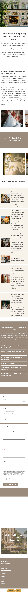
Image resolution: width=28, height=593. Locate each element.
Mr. (4, 431)
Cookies (3, 583)
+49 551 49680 (4, 568)
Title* (5, 429)
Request (11, 590)
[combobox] (14, 419)
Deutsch (3, 573)
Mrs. (8, 431)
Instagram (14, 546)
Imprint (2, 579)
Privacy (2, 581)
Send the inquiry (10, 484)
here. (12, 252)
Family (13, 431)
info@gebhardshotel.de (6, 570)
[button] (5, 450)
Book (18, 590)
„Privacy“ (9, 475)
